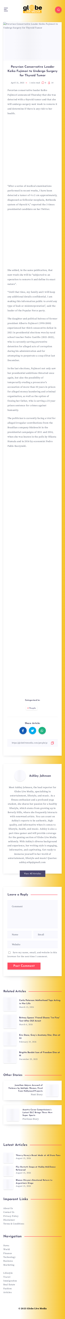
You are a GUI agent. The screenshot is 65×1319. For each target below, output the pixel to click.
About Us (8, 1208)
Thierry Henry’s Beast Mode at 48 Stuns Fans (38, 1155)
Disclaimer (9, 1220)
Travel (6, 1277)
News (6, 1245)
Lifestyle (8, 1273)
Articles (7, 1292)
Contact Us (8, 1212)
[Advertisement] (32, 151)
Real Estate (9, 1284)
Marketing (8, 1265)
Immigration (10, 1280)
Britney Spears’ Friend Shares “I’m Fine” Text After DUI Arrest (39, 1019)
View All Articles (32, 874)
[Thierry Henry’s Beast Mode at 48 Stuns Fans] (8, 1157)
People (32, 708)
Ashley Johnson (40, 776)
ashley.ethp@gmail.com (32, 862)
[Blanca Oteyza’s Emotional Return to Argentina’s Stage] (8, 1184)
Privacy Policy (10, 1216)
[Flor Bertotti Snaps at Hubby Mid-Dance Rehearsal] (8, 1171)
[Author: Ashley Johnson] (20, 775)
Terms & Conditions (13, 1223)
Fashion (7, 1288)
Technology (9, 1257)
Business (8, 1261)
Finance (7, 1253)
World (6, 1249)
